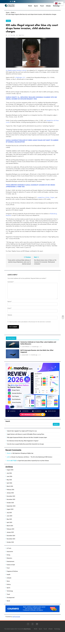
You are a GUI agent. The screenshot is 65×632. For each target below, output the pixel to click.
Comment (11, 282)
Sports (36, 6)
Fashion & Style (11, 564)
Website (10, 315)
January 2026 (10, 493)
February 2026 (10, 489)
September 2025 (11, 506)
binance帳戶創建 (11, 460)
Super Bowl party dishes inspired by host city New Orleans (33, 460)
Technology (56, 6)
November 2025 (11, 499)
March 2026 (10, 486)
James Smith (25, 355)
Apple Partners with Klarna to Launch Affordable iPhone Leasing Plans (25, 434)
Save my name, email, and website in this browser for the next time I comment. (30, 322)
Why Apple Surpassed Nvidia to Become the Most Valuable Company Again (27, 437)
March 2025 (10, 525)
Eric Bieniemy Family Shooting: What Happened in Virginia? (22, 441)
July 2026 (9, 473)
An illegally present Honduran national (16, 70)
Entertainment (10, 561)
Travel (42, 6)
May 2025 (9, 519)
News (8, 581)
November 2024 (11, 539)
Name (10, 301)
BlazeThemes (27, 629)
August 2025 (10, 509)
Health (8, 574)
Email (10, 308)
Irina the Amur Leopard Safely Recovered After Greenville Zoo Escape (25, 444)
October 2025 (10, 502)
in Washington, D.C (20, 77)
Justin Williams (26, 346)
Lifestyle (48, 6)
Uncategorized (10, 597)
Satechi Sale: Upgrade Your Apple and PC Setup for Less (22, 431)
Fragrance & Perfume (12, 571)
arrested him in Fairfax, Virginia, (46, 197)
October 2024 (10, 542)
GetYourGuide (16, 616)
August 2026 (10, 470)
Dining (8, 555)
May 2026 (9, 479)
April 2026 (9, 483)
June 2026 (9, 476)
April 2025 (9, 522)
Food (8, 568)
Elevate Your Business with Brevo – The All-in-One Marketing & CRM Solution (31, 457)
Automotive (10, 551)
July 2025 (9, 512)
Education (9, 558)
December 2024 (11, 535)
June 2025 (9, 516)
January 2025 (10, 532)
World (30, 6)
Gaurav (9, 453)
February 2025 (10, 529)
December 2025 (11, 496)
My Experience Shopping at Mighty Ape (23, 453)
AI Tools (9, 548)
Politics (9, 584)
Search (7, 421)
